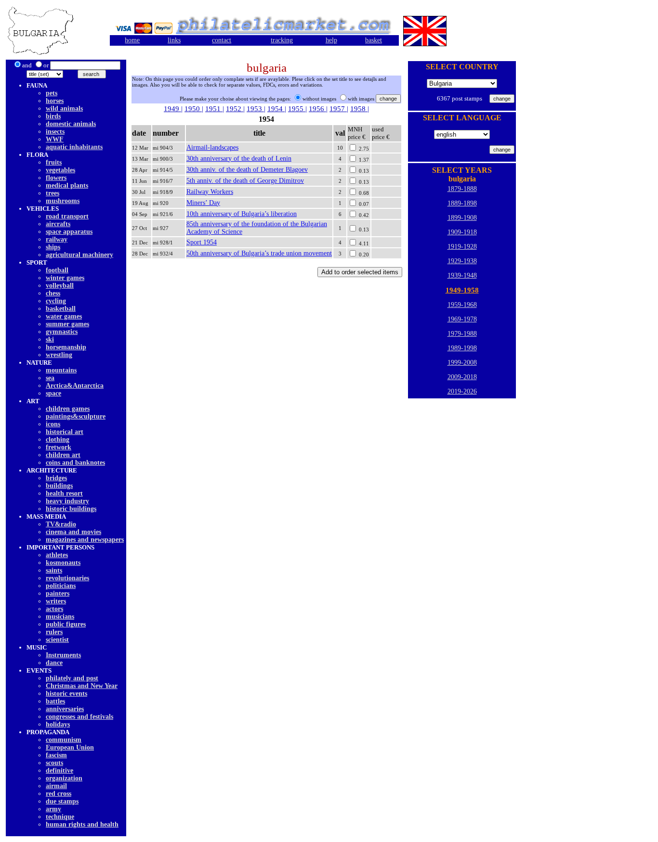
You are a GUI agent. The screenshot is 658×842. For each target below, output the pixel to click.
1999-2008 (462, 362)
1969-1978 (462, 319)
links (174, 40)
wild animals (64, 108)
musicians (60, 616)
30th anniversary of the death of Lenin (238, 158)
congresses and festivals (79, 716)
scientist (57, 639)
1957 (338, 109)
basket (373, 40)
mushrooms (62, 200)
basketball (61, 308)
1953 (255, 109)
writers (56, 601)
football (57, 270)
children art (63, 455)
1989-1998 (462, 348)
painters (57, 593)
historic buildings (71, 508)
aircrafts (58, 224)
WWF (55, 139)
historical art (64, 431)
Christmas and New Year (82, 685)
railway (56, 239)
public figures (66, 624)
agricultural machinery (79, 254)
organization (64, 778)
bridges (56, 478)
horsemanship (66, 347)
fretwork (58, 447)
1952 (234, 109)
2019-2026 (462, 391)
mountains (61, 370)
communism (63, 739)
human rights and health (82, 824)
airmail (56, 786)
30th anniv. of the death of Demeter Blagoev (247, 169)
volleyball (60, 285)
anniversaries (65, 709)
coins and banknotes (75, 462)
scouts (54, 762)
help (331, 40)
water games (64, 316)
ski (50, 339)
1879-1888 (462, 188)
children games (68, 408)
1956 (317, 109)
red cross (58, 793)
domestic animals (71, 124)
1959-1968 (462, 304)
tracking (282, 40)
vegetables (60, 170)
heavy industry (67, 501)
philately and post (72, 678)
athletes (57, 555)
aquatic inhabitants (74, 147)
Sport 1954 (201, 242)
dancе (54, 662)
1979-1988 (462, 333)
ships (53, 247)
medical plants (67, 185)
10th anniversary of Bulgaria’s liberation (241, 213)
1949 (172, 109)
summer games (67, 324)
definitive (59, 770)
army (53, 809)
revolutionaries (67, 578)
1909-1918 (462, 232)
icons (53, 424)
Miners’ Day (203, 202)
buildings (59, 485)
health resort (64, 493)
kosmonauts (63, 562)
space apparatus (69, 231)
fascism (56, 755)
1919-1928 (462, 246)
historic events (66, 693)
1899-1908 (462, 217)
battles (55, 701)
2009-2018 (462, 377)
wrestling (59, 354)
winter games (65, 277)
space (53, 393)
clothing (57, 439)
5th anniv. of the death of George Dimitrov (245, 180)
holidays (58, 724)
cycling (56, 301)
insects (55, 131)
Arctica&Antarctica (75, 385)
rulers (54, 632)
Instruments (63, 655)
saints (54, 570)
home (132, 40)
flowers (56, 177)
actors (54, 608)
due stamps (62, 801)
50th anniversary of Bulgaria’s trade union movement (259, 253)
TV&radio (61, 524)
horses (55, 100)
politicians (61, 585)
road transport (67, 216)
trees (52, 193)
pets (51, 93)
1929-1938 (462, 261)
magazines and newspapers (85, 539)
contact (221, 40)
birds (53, 116)
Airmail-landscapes (212, 147)
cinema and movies (73, 532)
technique (60, 816)
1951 (214, 109)
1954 (276, 109)
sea (50, 378)
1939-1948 (462, 275)
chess (53, 293)
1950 (193, 109)
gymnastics (62, 331)
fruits (54, 162)
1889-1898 (462, 203)
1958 (359, 109)
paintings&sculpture (75, 416)
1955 (296, 109)
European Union (70, 747)
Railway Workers (209, 191)
